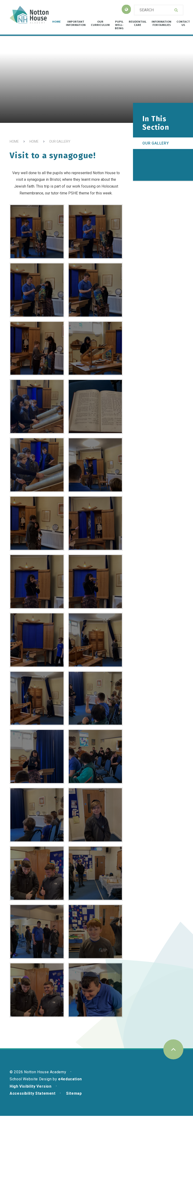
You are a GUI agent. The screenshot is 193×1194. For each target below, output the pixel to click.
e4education (70, 1079)
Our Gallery (59, 141)
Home (14, 141)
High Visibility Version (31, 1086)
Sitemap (74, 1093)
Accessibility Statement (33, 1093)
